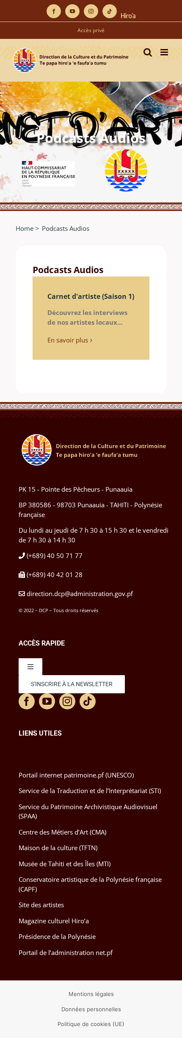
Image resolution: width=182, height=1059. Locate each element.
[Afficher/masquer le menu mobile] (164, 52)
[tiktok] (88, 701)
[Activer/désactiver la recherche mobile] (147, 52)
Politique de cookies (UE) (91, 1024)
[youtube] (47, 701)
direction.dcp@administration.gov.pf (80, 593)
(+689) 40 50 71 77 (55, 555)
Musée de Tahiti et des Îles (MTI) (64, 863)
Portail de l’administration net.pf (66, 952)
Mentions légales (91, 994)
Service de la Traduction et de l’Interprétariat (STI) (90, 790)
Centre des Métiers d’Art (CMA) (62, 832)
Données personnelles (91, 1009)
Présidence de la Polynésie (57, 936)
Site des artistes (41, 904)
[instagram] (67, 701)
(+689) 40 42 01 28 (55, 574)
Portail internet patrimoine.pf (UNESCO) (76, 775)
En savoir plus (67, 340)
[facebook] (27, 701)
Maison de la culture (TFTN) (58, 847)
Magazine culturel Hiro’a (54, 921)
